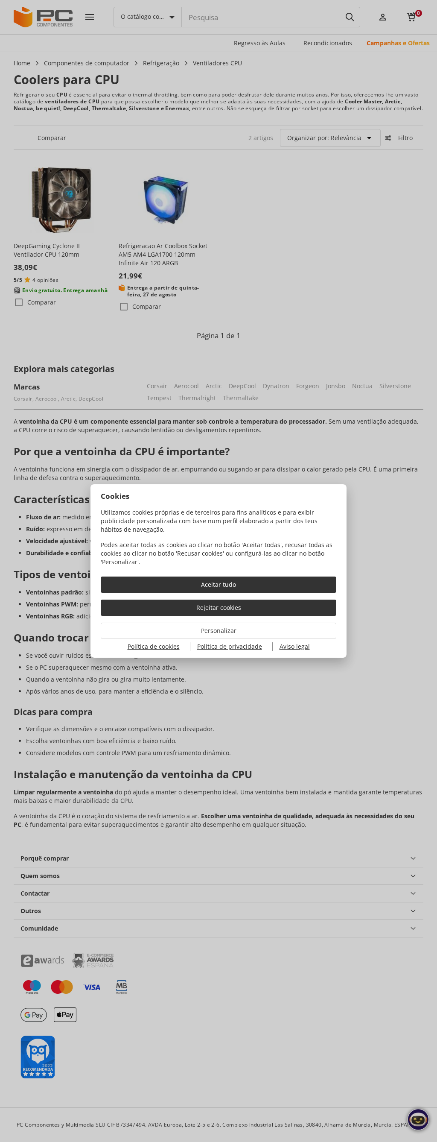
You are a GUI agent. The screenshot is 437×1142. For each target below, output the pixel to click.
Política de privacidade (229, 646)
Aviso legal (295, 646)
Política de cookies (154, 646)
